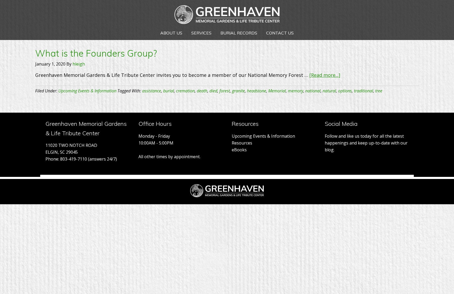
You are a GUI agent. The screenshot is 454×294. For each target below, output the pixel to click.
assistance (151, 91)
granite (238, 91)
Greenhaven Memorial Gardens (227, 15)
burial (168, 91)
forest (224, 91)
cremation (185, 91)
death (202, 91)
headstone (256, 91)
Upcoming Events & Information (87, 91)
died (213, 91)
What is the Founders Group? (96, 53)
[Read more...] (324, 75)
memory (295, 91)
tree (378, 91)
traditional (363, 91)
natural (329, 91)
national (313, 91)
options (345, 91)
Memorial (277, 91)
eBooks (239, 150)
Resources (242, 143)
